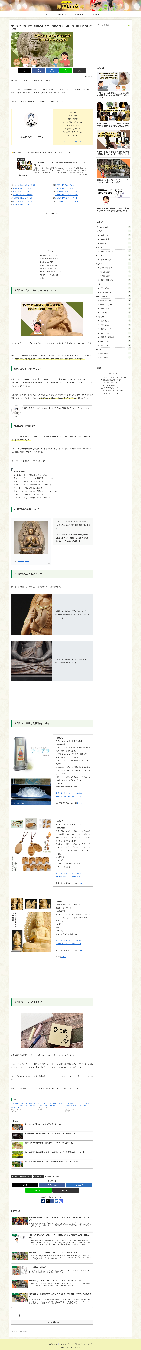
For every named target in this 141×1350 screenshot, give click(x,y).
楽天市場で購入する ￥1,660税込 (68, 873)
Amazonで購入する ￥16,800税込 (68, 796)
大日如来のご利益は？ (49, 262)
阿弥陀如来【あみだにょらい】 (66, 191)
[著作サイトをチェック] (43, 1201)
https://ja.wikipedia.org (23, 561)
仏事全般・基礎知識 (26, 1176)
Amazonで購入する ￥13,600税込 (68, 944)
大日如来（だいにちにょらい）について (53, 255)
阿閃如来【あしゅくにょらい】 (66, 195)
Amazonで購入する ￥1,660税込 (68, 877)
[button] (79, 70)
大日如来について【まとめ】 (49, 275)
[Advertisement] (52, 228)
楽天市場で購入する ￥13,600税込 (69, 940)
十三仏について (39, 1176)
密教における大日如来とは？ (51, 259)
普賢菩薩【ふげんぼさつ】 (23, 195)
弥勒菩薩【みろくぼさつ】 (23, 201)
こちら (79, 803)
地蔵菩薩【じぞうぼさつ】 (23, 198)
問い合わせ (79, 142)
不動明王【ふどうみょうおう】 (24, 185)
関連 (43, 278)
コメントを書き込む (52, 1322)
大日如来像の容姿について (50, 265)
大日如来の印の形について (48, 268)
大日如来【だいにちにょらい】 (66, 198)
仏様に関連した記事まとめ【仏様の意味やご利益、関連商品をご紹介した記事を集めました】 (23, 1105)
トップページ (67, 142)
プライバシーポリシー (66, 1344)
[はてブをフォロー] (56, 1201)
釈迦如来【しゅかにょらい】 (23, 188)
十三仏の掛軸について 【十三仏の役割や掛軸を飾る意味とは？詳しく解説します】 (77, 1105)
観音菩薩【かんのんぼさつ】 (65, 185)
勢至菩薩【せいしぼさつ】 (64, 188)
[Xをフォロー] (48, 1201)
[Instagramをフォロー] (61, 1201)
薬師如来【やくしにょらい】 (23, 205)
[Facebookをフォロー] (52, 1201)
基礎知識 (56, 1176)
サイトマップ (88, 1344)
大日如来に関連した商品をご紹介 (50, 271)
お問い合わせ (53, 1344)
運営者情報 (78, 1344)
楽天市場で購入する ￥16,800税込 (69, 793)
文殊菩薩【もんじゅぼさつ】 (23, 191)
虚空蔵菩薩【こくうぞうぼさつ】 (67, 201)
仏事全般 (15, 1176)
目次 (49, 251)
